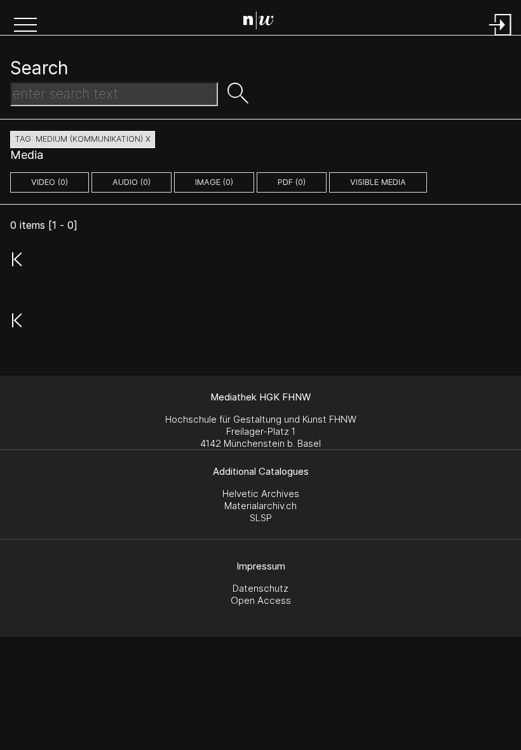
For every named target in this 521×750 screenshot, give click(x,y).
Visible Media (378, 182)
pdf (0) (292, 182)
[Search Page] (263, 22)
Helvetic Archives (260, 494)
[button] (25, 26)
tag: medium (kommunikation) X (83, 139)
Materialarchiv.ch (260, 506)
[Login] (500, 37)
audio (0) (131, 182)
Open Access (261, 600)
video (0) (49, 182)
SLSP (261, 518)
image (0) (214, 182)
